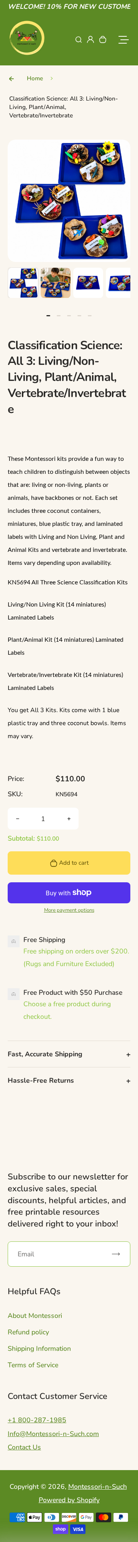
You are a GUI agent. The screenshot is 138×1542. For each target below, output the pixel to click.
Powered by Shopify (69, 1500)
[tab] (48, 315)
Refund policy (28, 1332)
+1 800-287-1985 (37, 1420)
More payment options (69, 910)
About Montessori (35, 1315)
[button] (23, 282)
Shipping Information (39, 1348)
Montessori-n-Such (97, 1486)
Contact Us (24, 1447)
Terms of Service (33, 1365)
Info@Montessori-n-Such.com (53, 1433)
